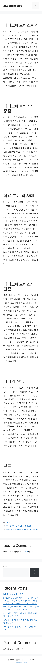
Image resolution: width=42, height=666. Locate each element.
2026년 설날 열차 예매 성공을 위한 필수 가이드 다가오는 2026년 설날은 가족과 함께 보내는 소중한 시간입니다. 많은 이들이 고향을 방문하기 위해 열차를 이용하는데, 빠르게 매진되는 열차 (21, 604)
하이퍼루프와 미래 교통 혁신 (18, 526)
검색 (5, 566)
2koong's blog (13, 5)
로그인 (25, 551)
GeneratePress (21, 662)
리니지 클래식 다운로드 (13, 594)
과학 (8, 522)
